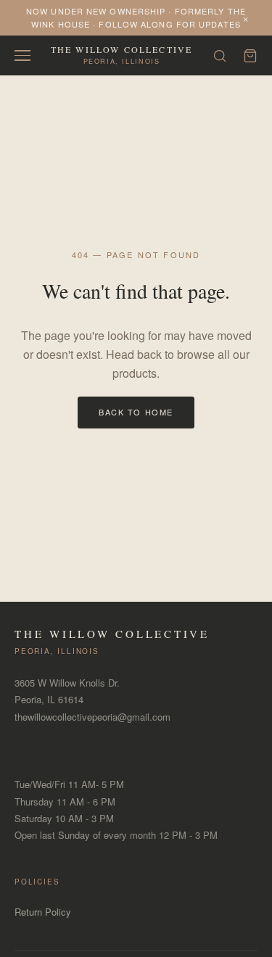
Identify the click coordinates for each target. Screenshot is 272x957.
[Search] (220, 56)
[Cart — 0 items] (250, 56)
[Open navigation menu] (22, 55)
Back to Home (136, 412)
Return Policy (43, 912)
